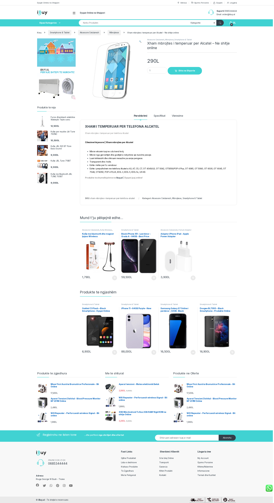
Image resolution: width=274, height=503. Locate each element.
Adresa (183, 3)
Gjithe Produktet (128, 458)
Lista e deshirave (129, 462)
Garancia (163, 466)
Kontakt (162, 475)
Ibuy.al (119, 177)
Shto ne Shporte (187, 70)
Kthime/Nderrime (205, 466)
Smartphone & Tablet (59, 32)
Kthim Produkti (165, 471)
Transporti (164, 462)
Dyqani (219, 3)
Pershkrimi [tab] (140, 116)
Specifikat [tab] (159, 116)
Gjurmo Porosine (201, 3)
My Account (203, 458)
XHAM (90, 126)
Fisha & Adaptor (185, 230)
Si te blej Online (166, 458)
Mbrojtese (114, 32)
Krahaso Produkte (129, 466)
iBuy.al (41, 500)
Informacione (203, 471)
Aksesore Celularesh (89, 32)
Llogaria (233, 3)
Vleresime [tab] (177, 116)
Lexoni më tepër (192, 352)
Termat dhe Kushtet (206, 475)
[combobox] (134, 23)
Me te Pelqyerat (128, 475)
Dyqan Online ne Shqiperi (48, 3)
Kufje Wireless (106, 230)
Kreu (39, 32)
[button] (140, 41)
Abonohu (227, 437)
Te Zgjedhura (127, 471)
